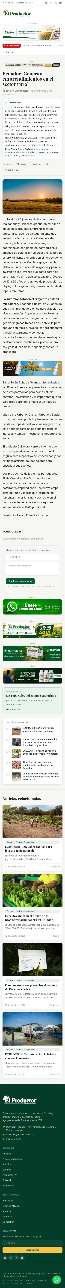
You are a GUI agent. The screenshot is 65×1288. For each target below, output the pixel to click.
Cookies (29, 1283)
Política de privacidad (13, 1280)
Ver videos (13, 709)
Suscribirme (32, 1250)
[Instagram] (51, 3)
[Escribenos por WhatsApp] (56, 1279)
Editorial (7, 1180)
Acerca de (8, 1200)
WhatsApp (21, 164)
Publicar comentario (20, 581)
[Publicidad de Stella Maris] (32, 368)
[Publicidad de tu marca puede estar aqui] (32, 630)
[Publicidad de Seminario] (32, 65)
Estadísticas (9, 1185)
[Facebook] (46, 3)
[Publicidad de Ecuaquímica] (32, 676)
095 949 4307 (13, 1138)
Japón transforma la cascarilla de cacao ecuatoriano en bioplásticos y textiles (32, 152)
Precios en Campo (12, 1159)
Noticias (7, 1153)
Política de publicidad (13, 1283)
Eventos (7, 1169)
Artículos (7, 1164)
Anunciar (7, 1211)
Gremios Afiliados (12, 1206)
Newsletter (8, 1222)
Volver (9, 52)
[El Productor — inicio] (17, 14)
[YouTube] (60, 3)
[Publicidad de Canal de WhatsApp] (32, 606)
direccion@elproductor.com (20, 1134)
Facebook (36, 164)
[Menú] (59, 14)
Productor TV (10, 1175)
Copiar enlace (14, 170)
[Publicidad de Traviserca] (32, 653)
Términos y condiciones (36, 1280)
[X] (56, 3)
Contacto (7, 1216)
